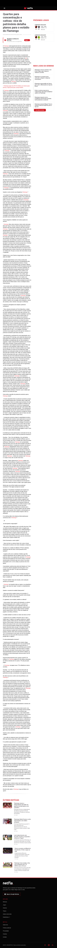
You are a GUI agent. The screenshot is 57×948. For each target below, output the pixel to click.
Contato (5, 937)
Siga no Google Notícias (11, 895)
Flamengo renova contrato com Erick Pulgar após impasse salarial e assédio (43, 71)
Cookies (5, 934)
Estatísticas (6, 917)
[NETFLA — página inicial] (28, 8)
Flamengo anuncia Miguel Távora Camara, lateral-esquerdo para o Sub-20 (43, 105)
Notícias (5, 901)
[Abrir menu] (4, 8)
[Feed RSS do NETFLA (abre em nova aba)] (52, 945)
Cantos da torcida (7, 914)
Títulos (4, 911)
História (5, 908)
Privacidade (6, 931)
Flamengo (6, 46)
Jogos (4, 905)
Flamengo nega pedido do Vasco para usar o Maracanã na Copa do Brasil (43, 85)
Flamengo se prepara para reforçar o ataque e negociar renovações (42, 78)
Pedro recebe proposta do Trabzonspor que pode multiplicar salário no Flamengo (43, 92)
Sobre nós (5, 924)
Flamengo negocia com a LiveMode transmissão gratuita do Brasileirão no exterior (43, 99)
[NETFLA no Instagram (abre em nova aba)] (48, 945)
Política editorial (7, 928)
